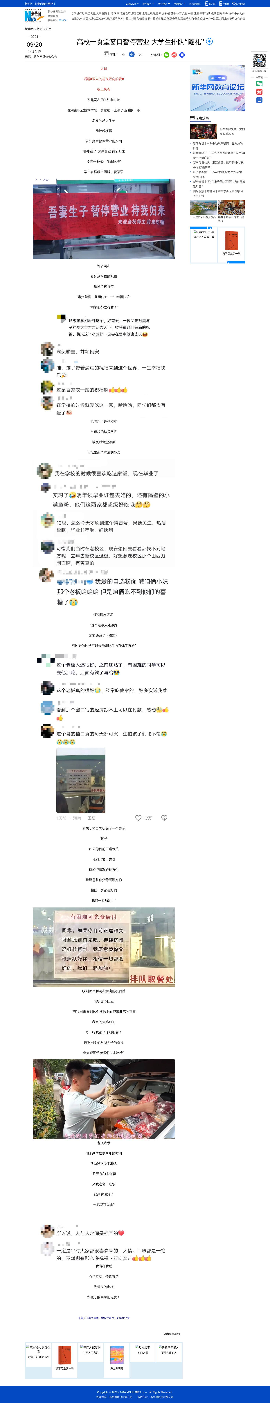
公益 (202, 18)
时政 (93, 13)
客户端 (212, 3)
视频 (213, 13)
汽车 (79, 18)
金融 (74, 18)
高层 (87, 13)
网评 (116, 13)
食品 (85, 18)
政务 (225, 13)
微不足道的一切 (65, 1368)
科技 (161, 13)
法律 (231, 13)
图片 (219, 13)
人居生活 (94, 18)
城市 (158, 18)
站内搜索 (240, 3)
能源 (169, 18)
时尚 (191, 18)
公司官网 (53, 16)
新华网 (29, 29)
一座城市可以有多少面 (203, 217)
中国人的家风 (90, 1352)
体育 (179, 13)
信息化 (103, 18)
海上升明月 (116, 1368)
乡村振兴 (134, 18)
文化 (184, 13)
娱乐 (185, 18)
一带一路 (211, 18)
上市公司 (229, 18)
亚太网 (220, 18)
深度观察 (202, 118)
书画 (190, 13)
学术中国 (123, 18)
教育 (155, 13)
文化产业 (240, 18)
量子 (173, 13)
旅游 (163, 18)
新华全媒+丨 (200, 153)
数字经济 (112, 18)
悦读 (196, 18)
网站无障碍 (194, 3)
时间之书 (143, 1352)
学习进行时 (77, 13)
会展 (174, 18)
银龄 (142, 18)
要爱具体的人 (169, 1352)
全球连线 (147, 13)
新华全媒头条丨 (229, 129)
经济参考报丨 (201, 172)
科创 (167, 13)
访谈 (207, 13)
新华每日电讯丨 (202, 162)
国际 (104, 13)
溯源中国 (150, 18)
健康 (196, 13)
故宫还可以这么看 (38, 1357)
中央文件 (239, 13)
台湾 (128, 13)
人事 (99, 13)
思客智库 (136, 13)
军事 (202, 13)
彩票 (180, 18)
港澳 (122, 13)
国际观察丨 (200, 191)
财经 (110, 13)
